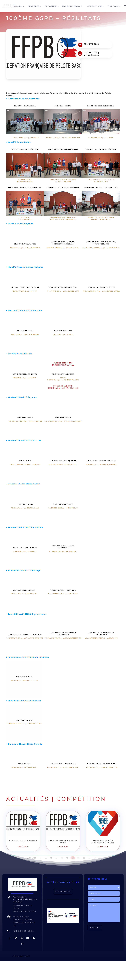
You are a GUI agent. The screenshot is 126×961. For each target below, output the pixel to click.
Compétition (91, 55)
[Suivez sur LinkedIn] (33, 938)
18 (62, 858)
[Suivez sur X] (21, 938)
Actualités (90, 53)
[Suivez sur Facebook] (10, 938)
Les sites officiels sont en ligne (63, 841)
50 (106, 858)
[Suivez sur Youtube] (27, 938)
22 (84, 858)
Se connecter (63, 892)
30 (95, 858)
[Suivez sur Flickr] (22, 944)
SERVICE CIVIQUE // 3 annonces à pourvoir (103, 841)
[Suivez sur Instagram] (15, 938)
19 (67, 858)
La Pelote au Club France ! (23, 841)
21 (78, 858)
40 (100, 858)
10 (51, 858)
